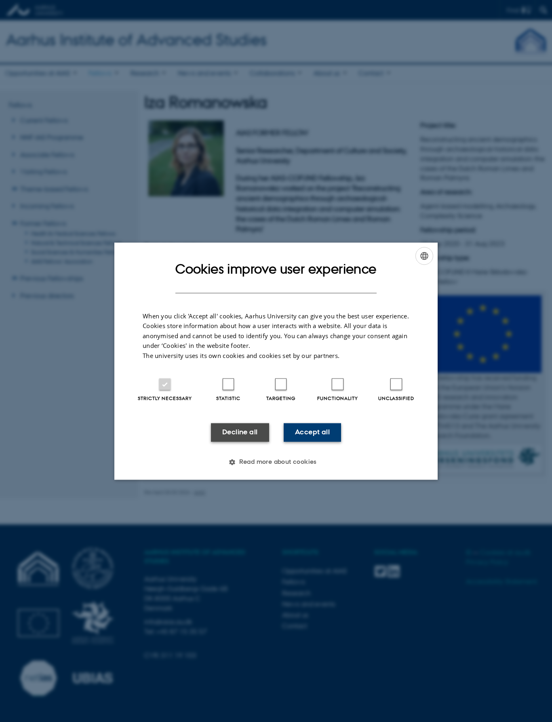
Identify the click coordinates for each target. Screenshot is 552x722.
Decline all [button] (239, 432)
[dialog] (276, 361)
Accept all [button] (312, 432)
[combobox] (424, 256)
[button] (276, 462)
